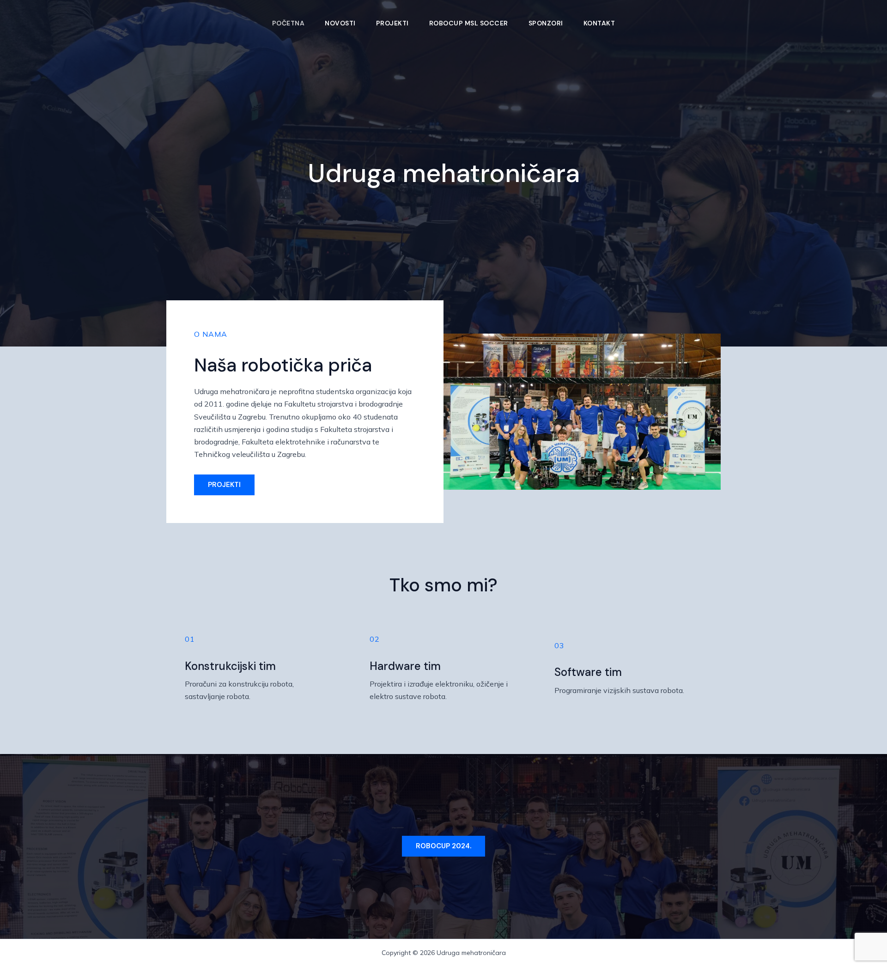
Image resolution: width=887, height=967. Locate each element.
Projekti (392, 23)
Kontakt (599, 23)
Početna (288, 23)
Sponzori (546, 23)
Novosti (340, 23)
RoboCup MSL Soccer (468, 23)
